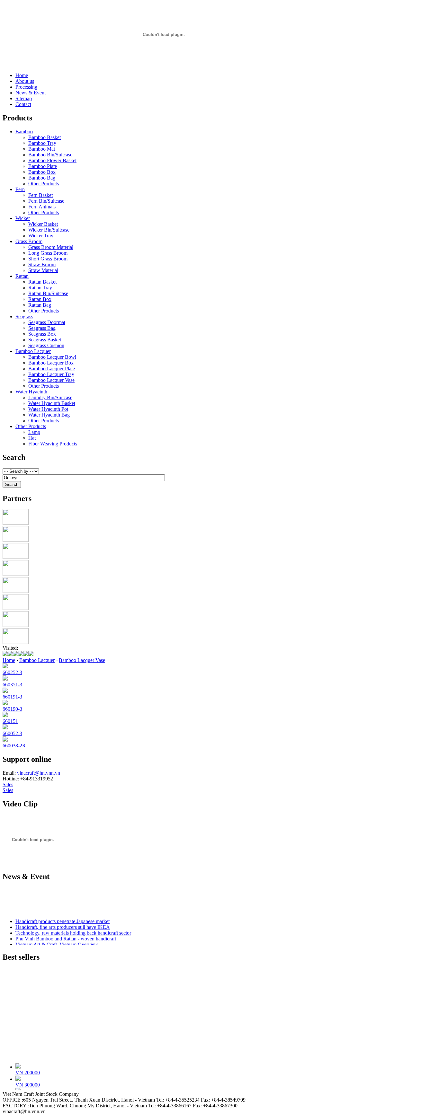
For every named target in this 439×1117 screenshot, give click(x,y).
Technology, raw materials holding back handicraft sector (73, 930)
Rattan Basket (42, 282)
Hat (32, 438)
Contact (23, 104)
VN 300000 (27, 1082)
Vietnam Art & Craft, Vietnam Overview (56, 942)
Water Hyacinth (31, 391)
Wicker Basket (43, 224)
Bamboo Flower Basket (52, 160)
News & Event (30, 92)
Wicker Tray (40, 235)
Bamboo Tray (42, 143)
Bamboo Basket (44, 137)
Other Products (43, 183)
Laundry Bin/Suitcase (50, 397)
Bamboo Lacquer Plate (51, 368)
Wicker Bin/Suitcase (48, 230)
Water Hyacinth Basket (51, 403)
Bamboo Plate (42, 166)
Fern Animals (42, 206)
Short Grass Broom (47, 258)
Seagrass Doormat (46, 322)
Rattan (22, 276)
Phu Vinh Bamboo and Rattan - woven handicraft (65, 936)
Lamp (34, 432)
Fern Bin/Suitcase (46, 201)
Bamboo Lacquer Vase (51, 380)
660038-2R (14, 745)
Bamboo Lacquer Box (51, 362)
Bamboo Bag (41, 177)
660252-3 (12, 672)
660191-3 (12, 696)
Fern (20, 189)
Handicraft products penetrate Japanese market (62, 919)
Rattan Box (39, 299)
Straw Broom (42, 264)
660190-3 (12, 709)
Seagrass (24, 316)
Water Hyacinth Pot (48, 409)
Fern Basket (40, 195)
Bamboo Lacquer (33, 351)
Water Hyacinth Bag (49, 415)
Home (21, 75)
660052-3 (12, 733)
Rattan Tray (40, 287)
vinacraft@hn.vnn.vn (38, 773)
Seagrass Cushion (46, 345)
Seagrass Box (42, 334)
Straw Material (43, 270)
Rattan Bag (39, 305)
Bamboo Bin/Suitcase (50, 154)
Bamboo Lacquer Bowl (52, 357)
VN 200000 (27, 1070)
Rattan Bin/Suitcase (48, 293)
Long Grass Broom (47, 253)
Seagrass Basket (44, 339)
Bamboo (24, 131)
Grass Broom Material (50, 247)
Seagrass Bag (42, 328)
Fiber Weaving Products (52, 443)
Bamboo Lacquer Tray (51, 374)
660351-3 (12, 684)
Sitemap (23, 98)
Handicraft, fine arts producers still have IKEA (62, 925)
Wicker (22, 218)
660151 (10, 721)
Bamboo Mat (41, 149)
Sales (8, 784)
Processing (26, 87)
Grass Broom (28, 241)
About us (24, 81)
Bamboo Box (42, 172)
